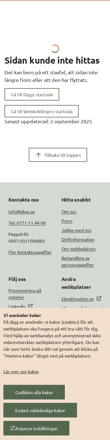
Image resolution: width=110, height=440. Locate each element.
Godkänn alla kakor (34, 392)
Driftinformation (77, 239)
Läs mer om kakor (21, 371)
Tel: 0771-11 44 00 (27, 222)
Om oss (68, 211)
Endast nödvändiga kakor (40, 410)
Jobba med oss (76, 230)
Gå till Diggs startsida (32, 94)
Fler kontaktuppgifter (30, 252)
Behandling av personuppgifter (77, 261)
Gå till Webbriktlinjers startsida (41, 111)
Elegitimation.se (77, 298)
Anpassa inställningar (36, 428)
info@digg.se (21, 211)
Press (66, 221)
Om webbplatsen (78, 248)
